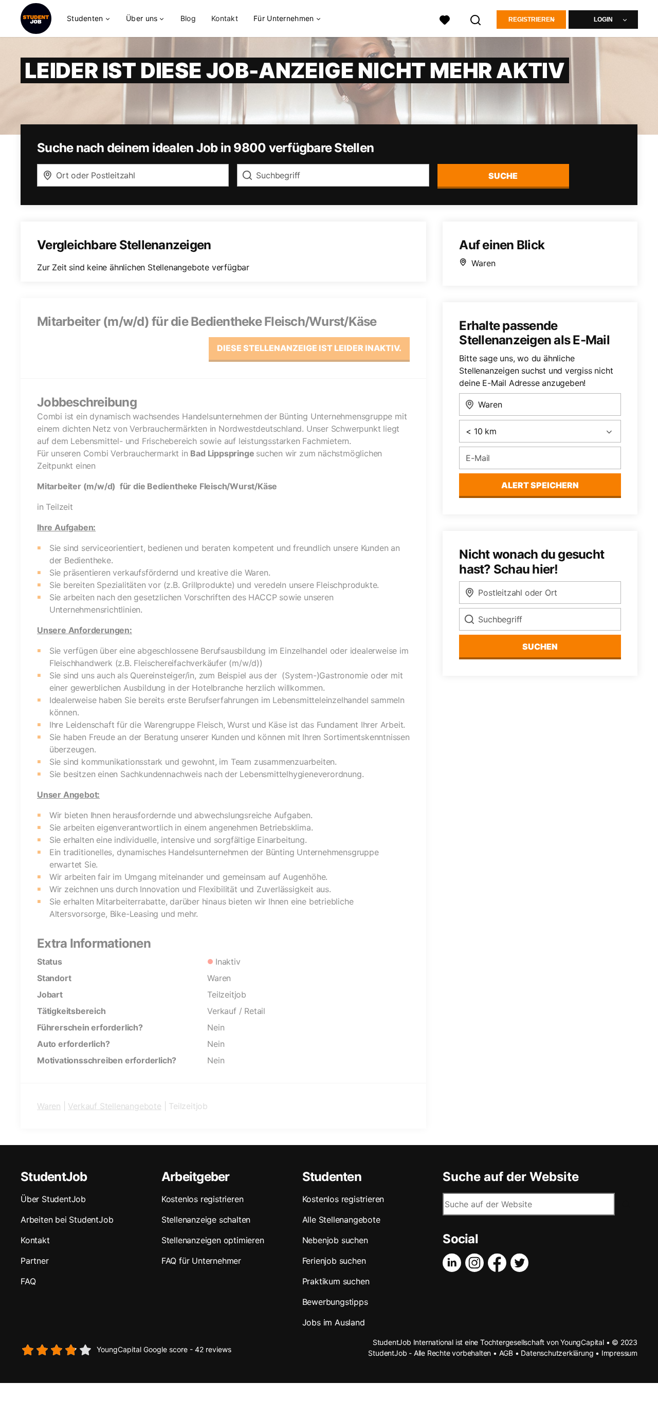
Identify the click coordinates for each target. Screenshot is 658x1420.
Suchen (540, 646)
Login (603, 19)
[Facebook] (499, 1262)
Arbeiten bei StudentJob (67, 1219)
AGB (506, 1353)
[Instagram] (476, 1262)
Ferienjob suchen (334, 1261)
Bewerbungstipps (335, 1302)
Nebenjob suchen (335, 1240)
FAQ (28, 1281)
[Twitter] (521, 1262)
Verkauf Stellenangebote (114, 1106)
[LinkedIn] (454, 1262)
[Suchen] (476, 18)
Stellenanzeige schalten (205, 1219)
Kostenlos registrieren (202, 1199)
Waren (49, 1106)
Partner (35, 1261)
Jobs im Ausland (333, 1322)
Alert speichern (540, 485)
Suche (503, 176)
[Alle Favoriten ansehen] (445, 18)
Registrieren (531, 19)
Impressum (619, 1353)
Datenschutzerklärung (557, 1353)
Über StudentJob (53, 1199)
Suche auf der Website (511, 1177)
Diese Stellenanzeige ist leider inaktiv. (309, 348)
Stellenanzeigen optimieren (212, 1240)
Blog (188, 18)
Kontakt (224, 18)
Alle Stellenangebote (341, 1219)
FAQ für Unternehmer (201, 1261)
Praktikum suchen (336, 1281)
